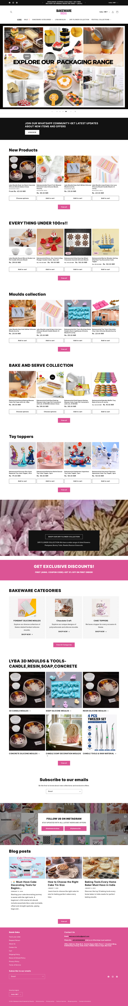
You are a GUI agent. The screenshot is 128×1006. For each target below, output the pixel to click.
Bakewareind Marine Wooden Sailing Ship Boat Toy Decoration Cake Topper (105, 259)
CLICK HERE (64, 66)
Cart (10, 951)
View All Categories (64, 645)
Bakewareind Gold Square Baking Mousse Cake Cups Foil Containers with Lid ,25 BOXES (76, 402)
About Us (12, 944)
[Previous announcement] (42, 3)
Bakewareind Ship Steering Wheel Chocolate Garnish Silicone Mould (76, 259)
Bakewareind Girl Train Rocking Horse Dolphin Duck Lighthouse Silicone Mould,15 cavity (77, 330)
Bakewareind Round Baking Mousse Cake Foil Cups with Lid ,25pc (21, 401)
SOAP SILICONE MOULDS (57, 711)
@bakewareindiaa (52, 828)
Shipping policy (72, 1001)
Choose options (22, 198)
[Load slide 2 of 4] (60, 111)
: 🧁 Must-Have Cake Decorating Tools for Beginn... (23, 885)
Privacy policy (50, 1001)
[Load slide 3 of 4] (63, 111)
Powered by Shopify (28, 1001)
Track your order (15, 937)
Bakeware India (17, 1001)
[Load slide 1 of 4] (57, 111)
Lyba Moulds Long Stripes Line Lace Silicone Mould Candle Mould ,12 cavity (104, 186)
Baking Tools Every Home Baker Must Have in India (100, 883)
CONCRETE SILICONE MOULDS (23, 753)
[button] (11, 12)
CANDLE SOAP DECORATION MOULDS (63, 753)
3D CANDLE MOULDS (18, 711)
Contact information (85, 1001)
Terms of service (61, 1001)
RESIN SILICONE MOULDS (94, 711)
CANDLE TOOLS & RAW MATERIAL (98, 753)
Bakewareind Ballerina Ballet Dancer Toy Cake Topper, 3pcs (49, 472)
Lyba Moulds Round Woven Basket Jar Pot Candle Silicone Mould (22, 259)
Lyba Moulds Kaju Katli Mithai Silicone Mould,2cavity (77, 186)
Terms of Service (15, 965)
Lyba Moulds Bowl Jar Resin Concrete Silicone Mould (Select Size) (22, 186)
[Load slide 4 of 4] (66, 111)
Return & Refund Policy (17, 958)
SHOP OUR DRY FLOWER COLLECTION (64, 537)
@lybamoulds (75, 828)
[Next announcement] (85, 3)
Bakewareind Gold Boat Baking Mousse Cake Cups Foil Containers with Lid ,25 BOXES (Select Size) (49, 402)
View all (64, 207)
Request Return (14, 940)
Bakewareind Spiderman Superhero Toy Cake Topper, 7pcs (76, 472)
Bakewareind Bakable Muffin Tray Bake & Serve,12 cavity (104, 401)
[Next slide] (71, 111)
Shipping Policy (14, 954)
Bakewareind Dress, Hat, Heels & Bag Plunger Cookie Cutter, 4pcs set (50, 259)
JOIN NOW (32, 132)
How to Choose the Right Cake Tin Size (63, 883)
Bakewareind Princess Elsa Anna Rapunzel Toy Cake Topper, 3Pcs (20, 472)
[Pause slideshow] (76, 111)
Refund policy (40, 1001)
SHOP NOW (26, 634)
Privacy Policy (14, 961)
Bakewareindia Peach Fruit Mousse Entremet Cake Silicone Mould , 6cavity (49, 186)
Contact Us (13, 947)
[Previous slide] (52, 111)
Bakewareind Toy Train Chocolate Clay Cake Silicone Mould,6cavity (104, 330)
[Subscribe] (80, 791)
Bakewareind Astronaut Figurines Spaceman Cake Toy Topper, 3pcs (104, 472)
